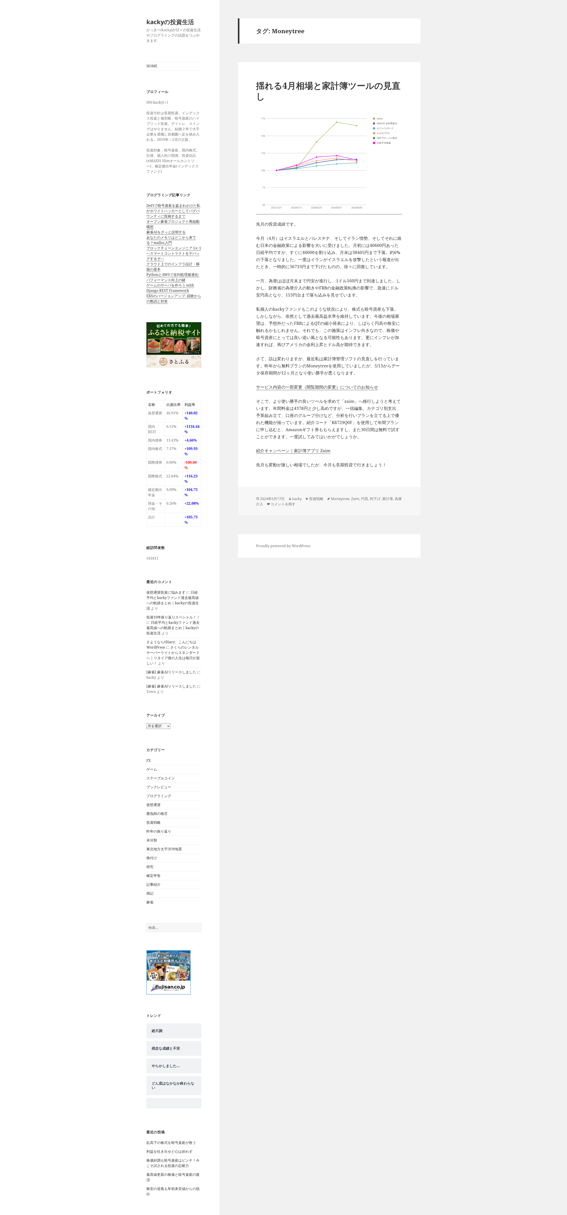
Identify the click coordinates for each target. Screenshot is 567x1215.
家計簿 (387, 498)
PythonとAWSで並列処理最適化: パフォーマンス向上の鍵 (172, 277)
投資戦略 (153, 822)
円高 (364, 498)
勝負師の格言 (157, 813)
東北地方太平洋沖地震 (164, 849)
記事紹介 (153, 884)
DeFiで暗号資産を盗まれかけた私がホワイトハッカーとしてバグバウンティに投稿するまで (173, 211)
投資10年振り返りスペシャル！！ (173, 617)
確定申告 (153, 875)
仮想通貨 (153, 804)
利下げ (375, 498)
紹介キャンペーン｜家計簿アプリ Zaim (293, 450)
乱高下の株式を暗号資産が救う (171, 1142)
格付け (151, 857)
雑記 (149, 893)
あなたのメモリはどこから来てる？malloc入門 (171, 240)
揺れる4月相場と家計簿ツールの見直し (328, 90)
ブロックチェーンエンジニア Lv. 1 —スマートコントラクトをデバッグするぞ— (173, 253)
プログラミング (158, 795)
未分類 (151, 840)
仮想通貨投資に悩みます (165, 592)
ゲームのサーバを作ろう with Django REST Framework (170, 288)
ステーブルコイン (160, 778)
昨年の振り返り (158, 831)
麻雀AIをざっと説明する (166, 232)
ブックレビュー (158, 787)
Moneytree (340, 498)
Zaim (355, 498)
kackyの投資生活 (170, 22)
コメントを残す (283, 504)
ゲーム (151, 769)
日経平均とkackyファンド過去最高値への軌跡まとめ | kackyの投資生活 (173, 628)
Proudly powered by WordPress (283, 545)
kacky (297, 498)
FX (148, 760)
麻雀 (149, 902)
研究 (149, 866)
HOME (151, 66)
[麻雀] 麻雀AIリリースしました (171, 672)
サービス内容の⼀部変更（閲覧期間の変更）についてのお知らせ (317, 387)
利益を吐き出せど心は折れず (169, 1151)
